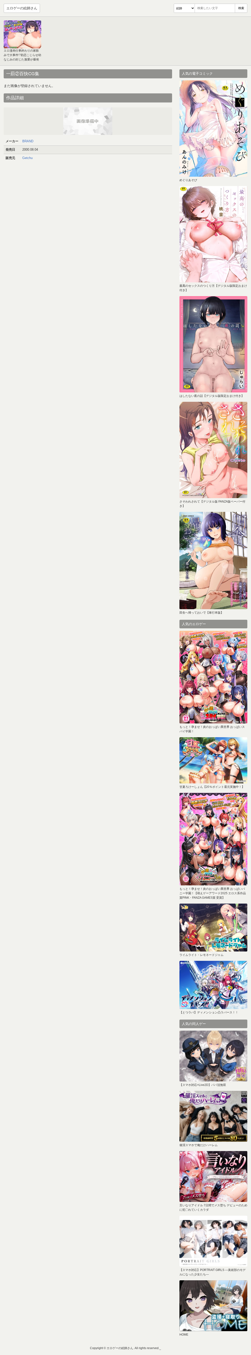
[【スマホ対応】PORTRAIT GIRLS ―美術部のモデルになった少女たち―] (213, 1241)
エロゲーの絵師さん (21, 8)
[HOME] (213, 1305)
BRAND (27, 141)
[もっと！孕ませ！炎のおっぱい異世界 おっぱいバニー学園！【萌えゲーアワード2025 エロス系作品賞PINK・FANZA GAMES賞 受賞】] (213, 839)
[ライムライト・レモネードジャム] (213, 927)
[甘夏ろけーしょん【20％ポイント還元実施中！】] (213, 760)
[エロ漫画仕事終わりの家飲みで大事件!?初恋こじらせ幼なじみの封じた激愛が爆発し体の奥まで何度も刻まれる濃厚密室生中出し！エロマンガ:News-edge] (22, 34)
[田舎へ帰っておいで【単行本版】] (213, 560)
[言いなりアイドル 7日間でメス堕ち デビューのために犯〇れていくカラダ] (213, 1176)
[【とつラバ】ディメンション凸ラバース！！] (213, 985)
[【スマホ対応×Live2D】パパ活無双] (213, 1056)
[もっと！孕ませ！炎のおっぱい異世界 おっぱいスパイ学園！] (213, 677)
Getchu (27, 158)
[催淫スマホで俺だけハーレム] (213, 1116)
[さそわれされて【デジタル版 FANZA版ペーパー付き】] (213, 450)
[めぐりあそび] (213, 128)
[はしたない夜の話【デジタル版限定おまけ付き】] (213, 344)
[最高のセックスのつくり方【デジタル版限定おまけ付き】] (213, 234)
